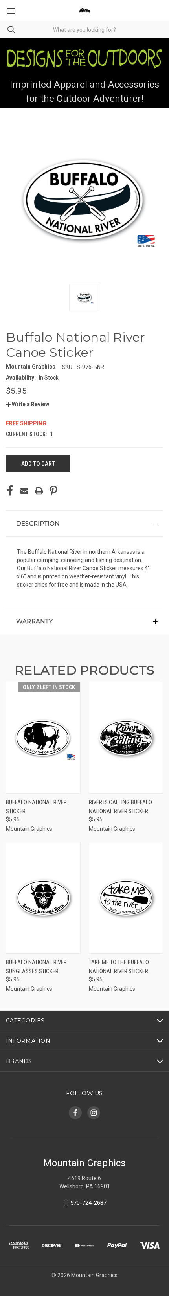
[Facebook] (10, 490)
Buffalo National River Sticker (36, 807)
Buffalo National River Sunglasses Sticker (36, 967)
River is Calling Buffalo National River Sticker (120, 807)
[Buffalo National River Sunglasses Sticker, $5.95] (43, 898)
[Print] (39, 490)
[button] (27, 404)
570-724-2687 (88, 1202)
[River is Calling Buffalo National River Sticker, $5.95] (126, 738)
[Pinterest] (53, 490)
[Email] (24, 490)
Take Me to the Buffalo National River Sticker (119, 967)
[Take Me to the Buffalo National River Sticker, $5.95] (126, 898)
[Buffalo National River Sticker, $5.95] (43, 738)
